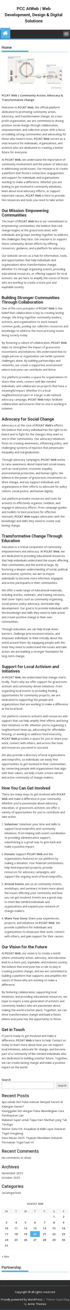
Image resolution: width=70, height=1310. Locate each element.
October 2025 (11, 1177)
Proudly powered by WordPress (22, 1299)
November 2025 (12, 1173)
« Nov (5, 1256)
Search (6, 1080)
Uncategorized (11, 1193)
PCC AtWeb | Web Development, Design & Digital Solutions (34, 14)
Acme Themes (37, 1304)
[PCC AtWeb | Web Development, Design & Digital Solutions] (5, 32)
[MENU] (66, 33)
